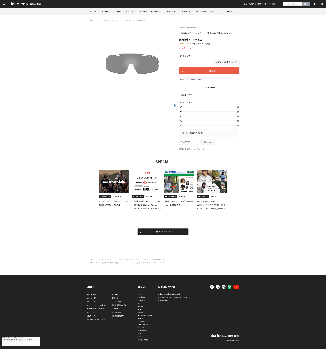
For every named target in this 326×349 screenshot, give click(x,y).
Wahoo (140, 337)
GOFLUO (141, 306)
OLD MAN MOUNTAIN (145, 315)
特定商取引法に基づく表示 (96, 319)
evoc (139, 303)
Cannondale (142, 300)
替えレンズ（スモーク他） (110, 263)
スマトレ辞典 (228, 11)
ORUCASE (141, 318)
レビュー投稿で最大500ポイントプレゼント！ (260, 4)
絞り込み (208, 141)
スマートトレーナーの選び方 (96, 305)
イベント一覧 (91, 301)
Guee (139, 309)
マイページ (90, 312)
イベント (129, 11)
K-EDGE (140, 312)
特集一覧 (117, 11)
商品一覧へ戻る (165, 232)
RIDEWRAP (141, 321)
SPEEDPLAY (142, 331)
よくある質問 (185, 11)
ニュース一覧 (91, 298)
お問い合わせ (164, 300)
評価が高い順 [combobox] (187, 141)
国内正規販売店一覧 (119, 305)
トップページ (91, 294)
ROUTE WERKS (143, 324)
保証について (91, 316)
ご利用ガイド (170, 11)
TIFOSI (140, 334)
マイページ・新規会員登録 (148, 11)
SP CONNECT (142, 327)
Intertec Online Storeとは (207, 11)
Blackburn (141, 297)
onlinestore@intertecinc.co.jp (169, 294)
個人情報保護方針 (118, 316)
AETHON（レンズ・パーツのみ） (112, 259)
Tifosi (98, 21)
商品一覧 (104, 11)
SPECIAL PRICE (143, 340)
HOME (91, 21)
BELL (139, 294)
